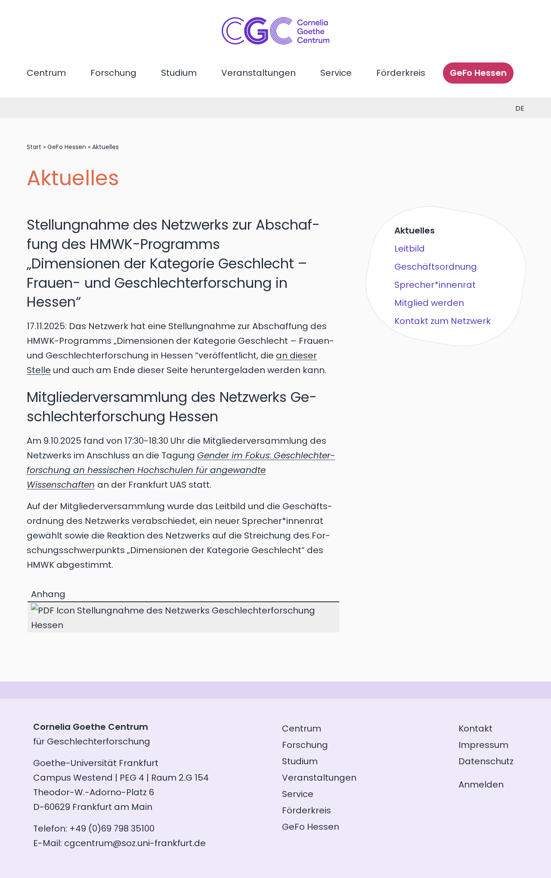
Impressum (483, 745)
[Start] (275, 41)
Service (336, 73)
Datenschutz (486, 761)
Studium (179, 73)
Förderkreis (400, 73)
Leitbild (409, 249)
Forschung (113, 73)
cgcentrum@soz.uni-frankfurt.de (135, 843)
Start (34, 147)
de (519, 108)
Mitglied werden (429, 303)
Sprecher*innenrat (435, 285)
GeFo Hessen (478, 73)
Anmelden (481, 784)
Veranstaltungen (258, 73)
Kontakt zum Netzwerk (442, 321)
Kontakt (475, 728)
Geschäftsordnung (435, 267)
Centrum (46, 73)
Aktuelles (414, 230)
